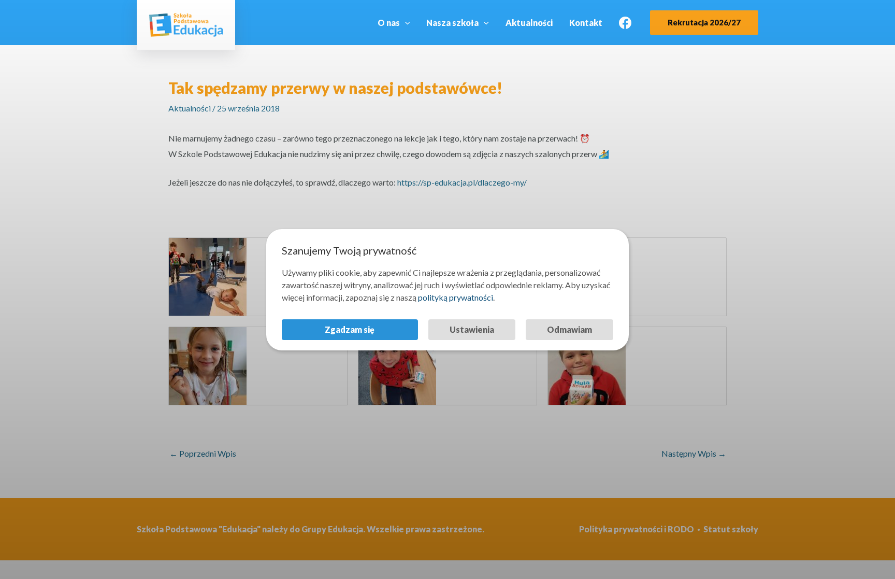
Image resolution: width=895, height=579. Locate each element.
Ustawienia (472, 329)
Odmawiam (569, 329)
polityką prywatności (455, 297)
